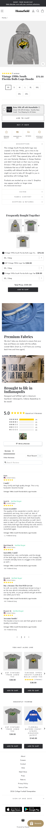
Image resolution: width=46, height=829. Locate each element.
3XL (19, 94)
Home (4, 18)
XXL (37, 87)
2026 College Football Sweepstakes (23, 791)
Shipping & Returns (23, 202)
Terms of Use (23, 787)
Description (23, 144)
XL (31, 87)
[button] (39, 107)
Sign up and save (22, 799)
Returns (23, 779)
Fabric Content (23, 197)
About (23, 756)
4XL (26, 94)
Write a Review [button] (24, 444)
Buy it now (23, 125)
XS (8, 87)
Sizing (23, 192)
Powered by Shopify (23, 827)
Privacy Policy (23, 783)
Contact (23, 764)
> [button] (28, 637)
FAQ (23, 768)
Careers (23, 760)
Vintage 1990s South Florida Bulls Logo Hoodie (20, 492)
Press (23, 776)
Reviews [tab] (8, 451)
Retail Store (23, 772)
